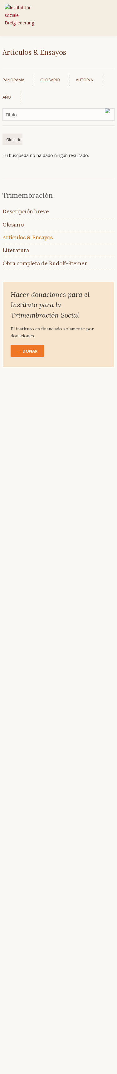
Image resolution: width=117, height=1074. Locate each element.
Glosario (50, 80)
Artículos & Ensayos (27, 237)
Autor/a (84, 80)
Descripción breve (25, 211)
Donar (29, 351)
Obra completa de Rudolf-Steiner (44, 263)
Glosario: (14, 139)
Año (6, 97)
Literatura (15, 250)
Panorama (13, 80)
